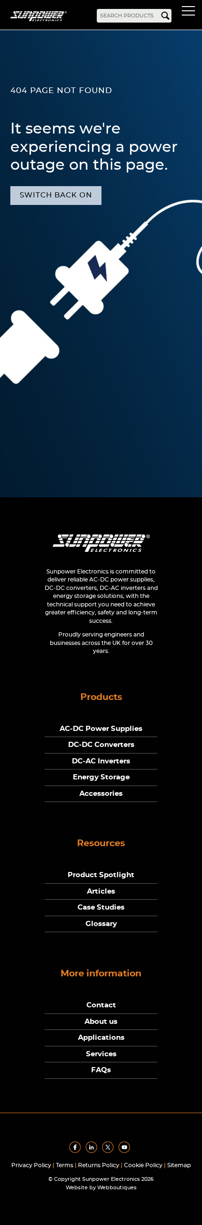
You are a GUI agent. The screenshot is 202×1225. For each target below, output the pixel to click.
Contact (101, 1005)
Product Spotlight (101, 875)
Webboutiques (117, 1187)
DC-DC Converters (101, 744)
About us (101, 1021)
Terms (64, 1165)
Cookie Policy (143, 1165)
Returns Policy (98, 1165)
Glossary (101, 923)
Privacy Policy (31, 1165)
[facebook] (76, 1151)
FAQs (101, 1070)
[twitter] (109, 1151)
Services (101, 1054)
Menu (190, 12)
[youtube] (125, 1151)
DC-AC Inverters (101, 761)
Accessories (101, 793)
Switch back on (56, 195)
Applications (101, 1037)
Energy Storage (101, 777)
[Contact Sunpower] (101, 554)
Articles (101, 891)
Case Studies (101, 907)
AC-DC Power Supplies (101, 728)
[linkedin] (93, 1151)
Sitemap (179, 1165)
